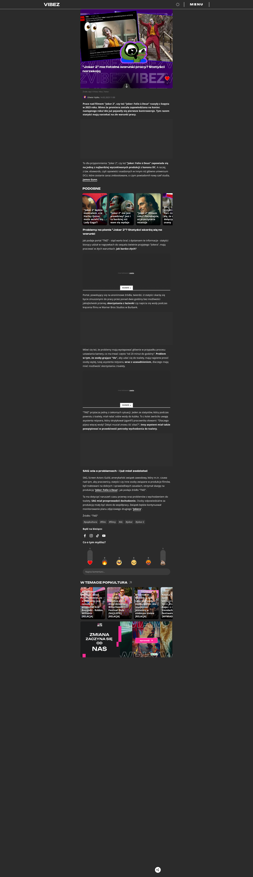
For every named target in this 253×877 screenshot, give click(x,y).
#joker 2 (140, 522)
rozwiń (125, 288)
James (90, 179)
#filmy (112, 522)
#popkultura (90, 522)
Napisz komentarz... (95, 571)
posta (132, 273)
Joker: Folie (106, 490)
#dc (121, 522)
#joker (129, 522)
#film (103, 522)
